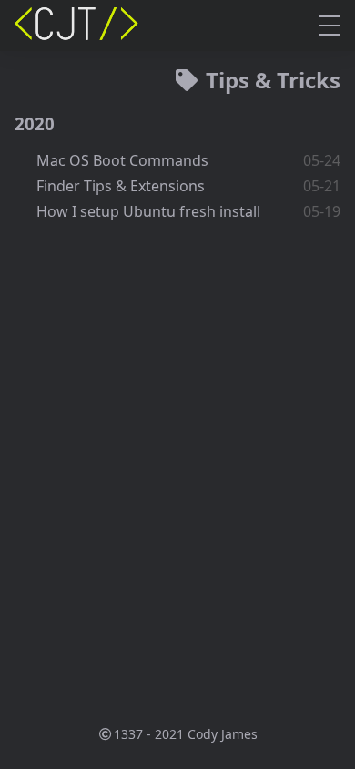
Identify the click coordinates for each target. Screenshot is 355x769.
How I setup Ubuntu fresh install (148, 211)
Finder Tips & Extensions (120, 186)
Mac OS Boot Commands (122, 160)
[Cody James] (78, 25)
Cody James (223, 734)
